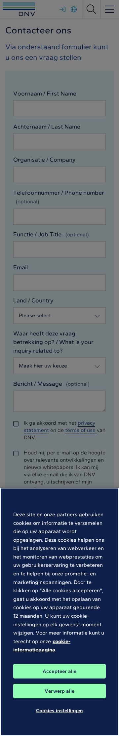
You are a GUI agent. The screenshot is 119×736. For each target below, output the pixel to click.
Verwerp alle (59, 691)
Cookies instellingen (59, 711)
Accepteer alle (59, 671)
